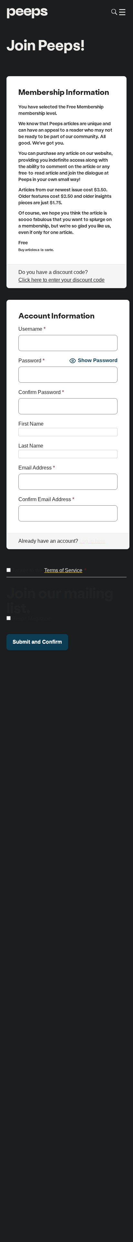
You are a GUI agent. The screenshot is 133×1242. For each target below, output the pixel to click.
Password (31, 360)
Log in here (92, 541)
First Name (31, 424)
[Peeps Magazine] (27, 12)
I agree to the (49, 570)
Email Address (36, 467)
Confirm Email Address (46, 499)
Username (32, 329)
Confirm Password (41, 392)
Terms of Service (63, 570)
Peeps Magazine (31, 618)
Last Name (30, 446)
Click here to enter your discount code (61, 280)
